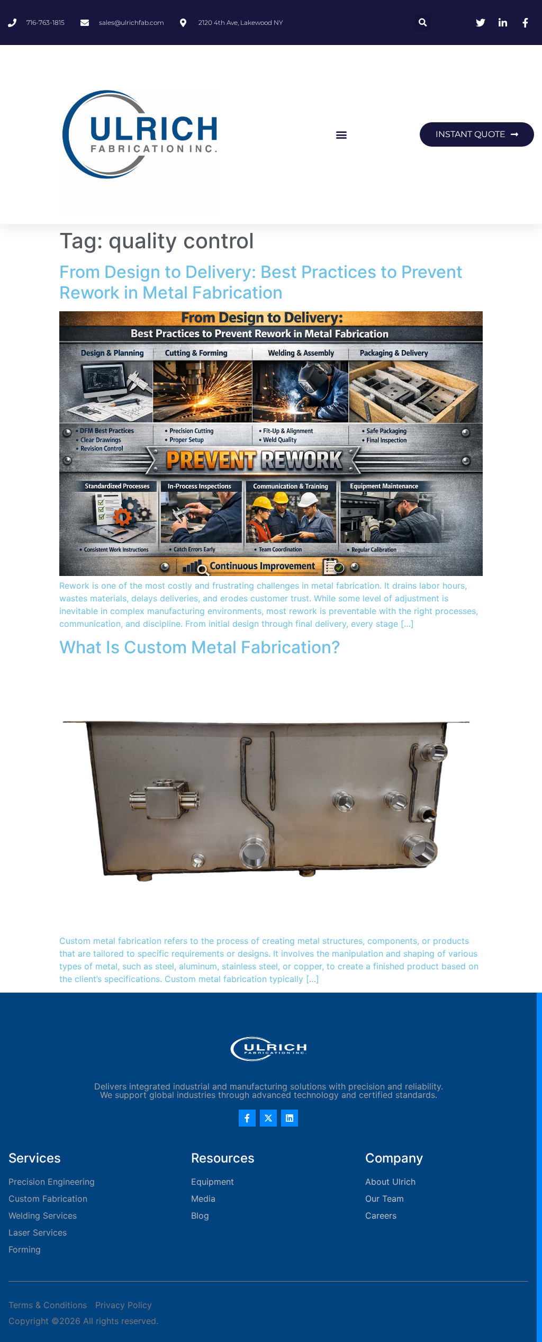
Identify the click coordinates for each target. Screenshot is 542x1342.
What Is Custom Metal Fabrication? (199, 647)
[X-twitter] (268, 1118)
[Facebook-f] (247, 1118)
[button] (422, 22)
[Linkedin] (289, 1118)
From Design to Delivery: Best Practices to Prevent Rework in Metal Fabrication (261, 282)
